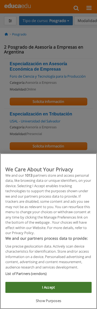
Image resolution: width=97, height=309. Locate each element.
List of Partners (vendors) (26, 273)
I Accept (48, 287)
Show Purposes (48, 300)
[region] (48, 231)
